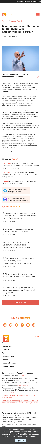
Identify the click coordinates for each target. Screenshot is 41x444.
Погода (5, 359)
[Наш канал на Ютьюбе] (10, 325)
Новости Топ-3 (16, 21)
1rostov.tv (24, 375)
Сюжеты (5, 349)
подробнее (25, 432)
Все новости (20, 302)
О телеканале (7, 343)
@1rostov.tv (8, 392)
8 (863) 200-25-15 (23, 386)
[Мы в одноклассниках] (22, 325)
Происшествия (8, 356)
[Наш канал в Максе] (33, 325)
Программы (6, 353)
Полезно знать (8, 366)
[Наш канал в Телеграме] (16, 325)
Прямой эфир (7, 346)
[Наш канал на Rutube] (28, 325)
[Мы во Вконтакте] (5, 325)
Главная (5, 21)
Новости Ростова (9, 363)
